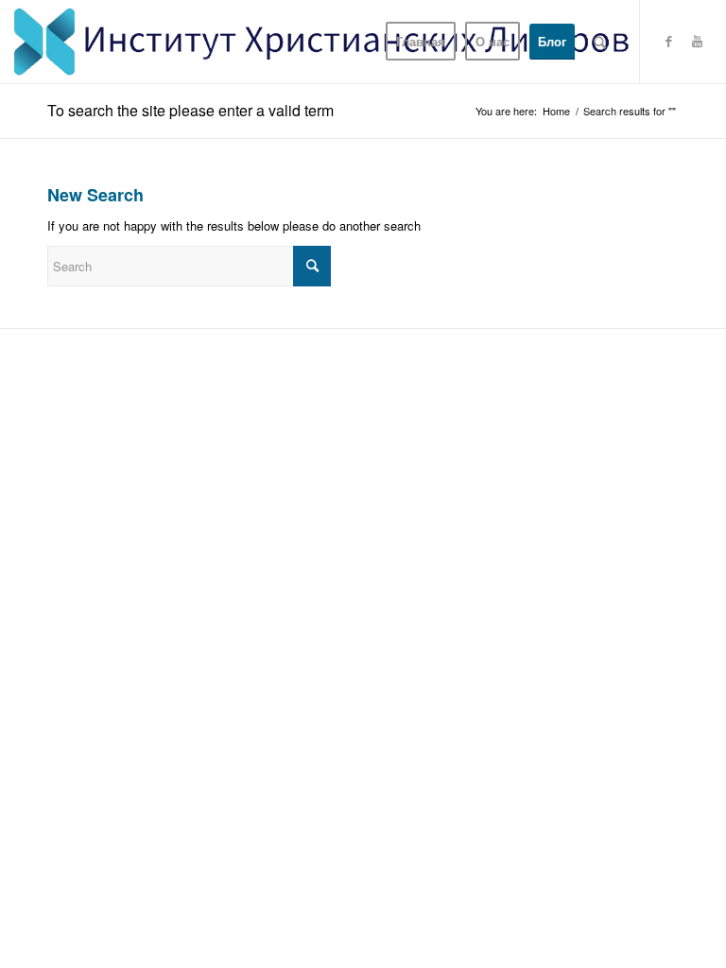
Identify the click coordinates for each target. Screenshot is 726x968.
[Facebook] (669, 40)
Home (556, 111)
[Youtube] (697, 40)
